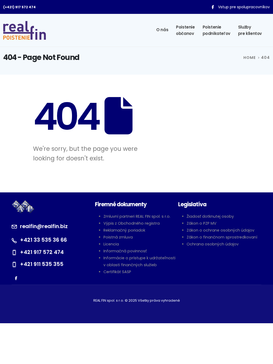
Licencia (111, 244)
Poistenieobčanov (185, 30)
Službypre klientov (250, 30)
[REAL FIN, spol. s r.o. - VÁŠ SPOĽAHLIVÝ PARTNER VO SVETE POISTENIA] (24, 30)
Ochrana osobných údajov (213, 244)
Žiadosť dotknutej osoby (210, 216)
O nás (162, 30)
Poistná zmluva (118, 237)
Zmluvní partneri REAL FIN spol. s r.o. (136, 216)
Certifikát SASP (117, 271)
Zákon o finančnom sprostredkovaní (222, 237)
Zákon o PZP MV (201, 223)
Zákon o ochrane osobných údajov (220, 230)
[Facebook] (212, 7)
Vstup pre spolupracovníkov (244, 7)
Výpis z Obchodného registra (131, 223)
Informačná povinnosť (125, 251)
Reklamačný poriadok (124, 230)
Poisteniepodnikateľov (216, 30)
